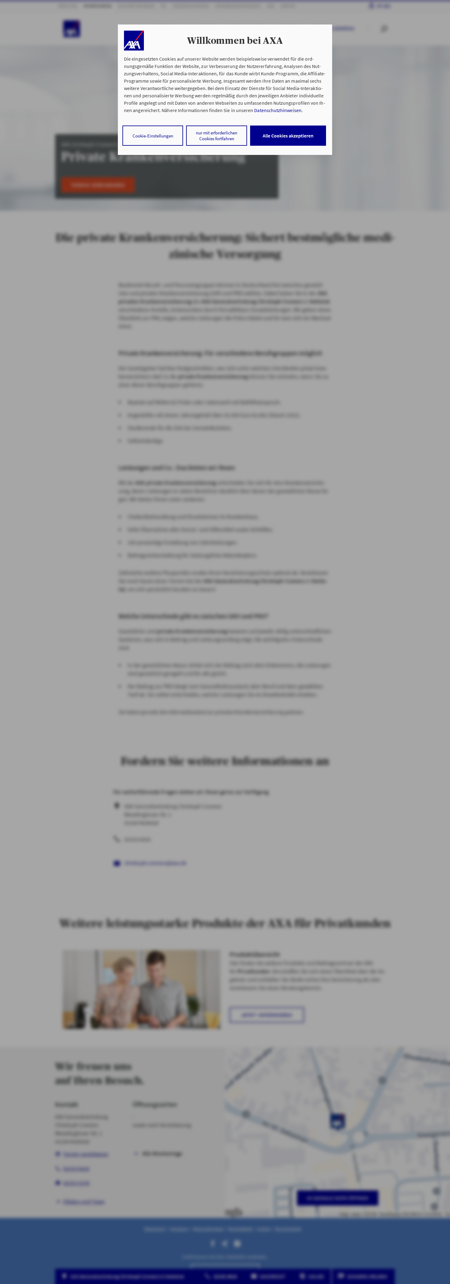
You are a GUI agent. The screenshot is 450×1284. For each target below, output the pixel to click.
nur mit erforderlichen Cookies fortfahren (216, 135)
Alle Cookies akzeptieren (288, 136)
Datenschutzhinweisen (277, 110)
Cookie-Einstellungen (153, 136)
